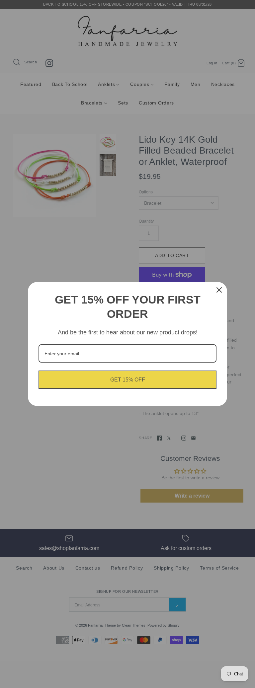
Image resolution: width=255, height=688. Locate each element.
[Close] (219, 290)
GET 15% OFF (127, 379)
